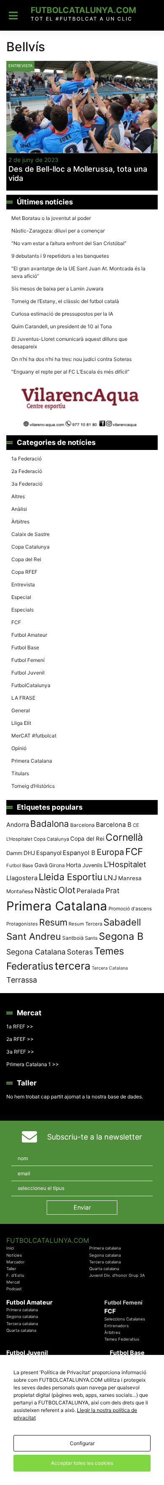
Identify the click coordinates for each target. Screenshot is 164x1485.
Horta (73, 864)
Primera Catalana (31, 761)
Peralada (90, 891)
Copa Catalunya (30, 547)
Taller (11, 1268)
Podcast (14, 1288)
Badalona (49, 823)
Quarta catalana (104, 1268)
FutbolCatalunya (30, 685)
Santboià (73, 938)
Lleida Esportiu (71, 876)
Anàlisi (19, 509)
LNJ (110, 877)
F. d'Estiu (15, 1275)
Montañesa (19, 891)
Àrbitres (20, 521)
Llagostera (21, 878)
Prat (112, 890)
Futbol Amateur (29, 635)
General (20, 710)
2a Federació (26, 471)
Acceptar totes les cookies (82, 1463)
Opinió (18, 748)
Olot (66, 890)
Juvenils (92, 865)
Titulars (20, 773)
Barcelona (82, 825)
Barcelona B (114, 825)
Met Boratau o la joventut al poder (51, 218)
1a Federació (26, 458)
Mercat (13, 1282)
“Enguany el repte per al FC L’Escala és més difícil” (70, 372)
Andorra (17, 824)
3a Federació (26, 484)
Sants (91, 938)
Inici (10, 1248)
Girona (57, 865)
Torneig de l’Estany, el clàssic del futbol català (65, 301)
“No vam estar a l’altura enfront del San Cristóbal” (69, 243)
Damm (14, 853)
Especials (22, 610)
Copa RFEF (24, 572)
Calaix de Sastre (30, 534)
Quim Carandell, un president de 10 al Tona (61, 326)
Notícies (14, 1255)
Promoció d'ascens (130, 909)
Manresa (130, 878)
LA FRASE (23, 698)
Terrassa (21, 979)
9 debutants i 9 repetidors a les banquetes (60, 256)
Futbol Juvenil (28, 672)
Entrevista (20, 65)
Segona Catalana (36, 951)
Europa (110, 852)
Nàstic (45, 890)
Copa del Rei (26, 559)
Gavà (41, 865)
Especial (21, 597)
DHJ (29, 853)
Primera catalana (105, 1248)
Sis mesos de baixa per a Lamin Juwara (57, 288)
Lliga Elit (21, 723)
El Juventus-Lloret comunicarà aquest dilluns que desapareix (69, 343)
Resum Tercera (85, 924)
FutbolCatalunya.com (83, 10)
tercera (72, 965)
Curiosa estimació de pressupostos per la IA (62, 314)
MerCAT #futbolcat (33, 735)
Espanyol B (79, 853)
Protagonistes (22, 924)
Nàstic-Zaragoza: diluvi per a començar (58, 230)
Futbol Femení (28, 660)
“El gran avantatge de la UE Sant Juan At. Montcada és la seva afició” (78, 272)
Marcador (15, 1262)
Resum (53, 922)
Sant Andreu (33, 936)
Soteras (80, 952)
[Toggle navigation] (13, 15)
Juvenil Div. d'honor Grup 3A (117, 1275)
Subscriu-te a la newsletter (94, 1136)
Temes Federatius (121, 1339)
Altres (18, 496)
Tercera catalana (105, 1262)
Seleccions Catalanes (124, 1319)
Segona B (121, 936)
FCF (16, 622)
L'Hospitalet (125, 864)
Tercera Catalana (110, 968)
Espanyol (48, 852)
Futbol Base (25, 647)
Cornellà (124, 837)
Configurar (82, 1443)
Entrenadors (116, 1325)
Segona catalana (105, 1255)
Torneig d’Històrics (33, 786)
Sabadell (122, 922)
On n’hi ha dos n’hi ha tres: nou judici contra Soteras (72, 359)
